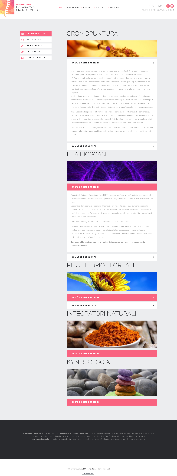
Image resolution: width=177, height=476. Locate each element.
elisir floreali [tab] (35, 58)
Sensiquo (115, 7)
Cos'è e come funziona (86, 63)
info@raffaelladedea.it (163, 10)
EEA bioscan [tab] (33, 40)
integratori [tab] (34, 52)
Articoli (87, 7)
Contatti (101, 7)
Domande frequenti (84, 146)
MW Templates (89, 469)
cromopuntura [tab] (35, 34)
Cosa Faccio (73, 7)
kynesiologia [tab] (34, 46)
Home (60, 7)
